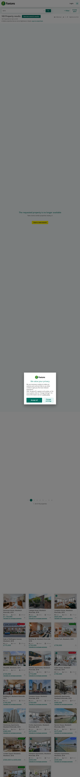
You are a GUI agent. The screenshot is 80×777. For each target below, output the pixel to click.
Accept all (34, 400)
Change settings (48, 400)
